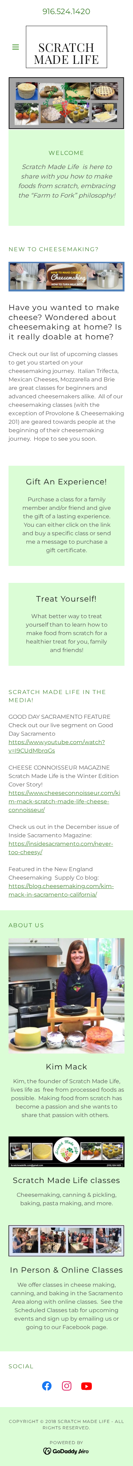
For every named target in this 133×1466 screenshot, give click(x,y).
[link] (66, 47)
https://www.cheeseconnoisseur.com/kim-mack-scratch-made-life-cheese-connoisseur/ (64, 801)
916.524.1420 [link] (66, 11)
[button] (17, 47)
